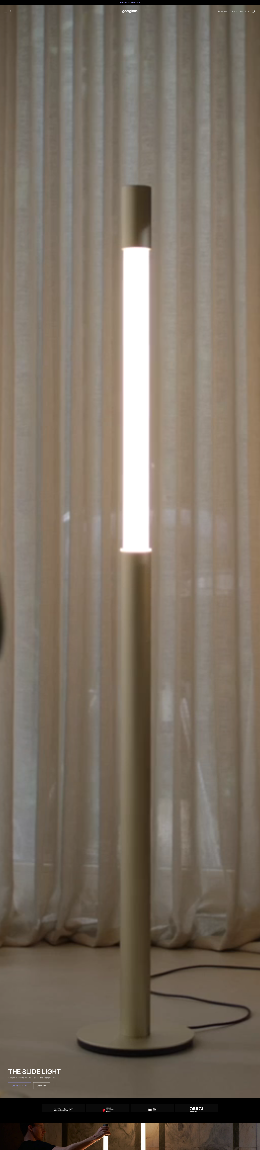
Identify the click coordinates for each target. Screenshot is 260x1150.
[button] (6, 11)
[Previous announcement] (5, 2)
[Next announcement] (255, 2)
